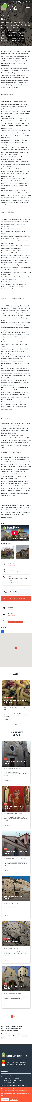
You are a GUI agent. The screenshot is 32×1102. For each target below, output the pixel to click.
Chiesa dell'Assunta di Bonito (14, 987)
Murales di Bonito (12, 941)
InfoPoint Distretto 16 (13, 572)
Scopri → (7, 719)
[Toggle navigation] (28, 7)
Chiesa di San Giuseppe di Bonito (16, 762)
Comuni (10, 16)
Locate (2, 631)
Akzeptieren (5, 1099)
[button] (15, 724)
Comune (10, 609)
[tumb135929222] (22, 552)
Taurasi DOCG (19, 622)
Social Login (10, 1)
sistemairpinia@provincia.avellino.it (15, 1086)
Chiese (5, 759)
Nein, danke (13, 1099)
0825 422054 (11, 615)
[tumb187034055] (7, 552)
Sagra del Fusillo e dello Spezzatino (15, 701)
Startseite (3, 16)
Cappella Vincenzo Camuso (12, 807)
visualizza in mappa (13, 582)
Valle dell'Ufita (11, 622)
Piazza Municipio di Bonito (13, 897)
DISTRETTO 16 (11, 565)
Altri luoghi (7, 938)
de (29, 2)
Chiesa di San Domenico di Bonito (16, 852)
